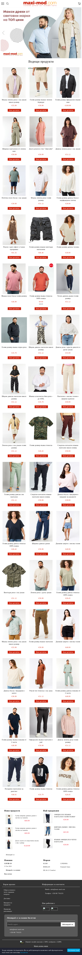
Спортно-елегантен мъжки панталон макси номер (67, 446)
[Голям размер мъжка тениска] (41, 428)
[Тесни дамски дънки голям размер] (68, 278)
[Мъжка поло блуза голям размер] (14, 278)
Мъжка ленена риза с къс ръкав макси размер (14, 101)
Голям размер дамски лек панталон (14, 496)
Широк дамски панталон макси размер (41, 348)
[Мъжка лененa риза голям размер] (41, 180)
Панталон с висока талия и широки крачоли (67, 397)
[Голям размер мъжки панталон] (41, 624)
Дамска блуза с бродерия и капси (14, 692)
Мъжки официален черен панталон (65, 841)
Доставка (7, 898)
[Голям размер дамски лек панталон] (14, 477)
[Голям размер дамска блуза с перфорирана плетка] (68, 180)
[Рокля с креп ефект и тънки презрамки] (14, 229)
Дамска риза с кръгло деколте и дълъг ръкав (68, 348)
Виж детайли (14, 110)
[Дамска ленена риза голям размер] (68, 722)
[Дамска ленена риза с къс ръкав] (68, 131)
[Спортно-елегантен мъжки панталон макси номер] (68, 428)
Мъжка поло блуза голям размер (14, 296)
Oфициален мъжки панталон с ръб (41, 741)
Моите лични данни (41, 946)
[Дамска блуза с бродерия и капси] (14, 673)
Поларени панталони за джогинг (14, 790)
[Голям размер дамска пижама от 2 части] (68, 673)
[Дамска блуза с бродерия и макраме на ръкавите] (68, 477)
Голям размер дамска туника (68, 247)
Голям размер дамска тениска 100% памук (14, 545)
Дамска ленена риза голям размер (68, 741)
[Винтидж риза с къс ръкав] (14, 575)
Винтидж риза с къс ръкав (14, 592)
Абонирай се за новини (13, 870)
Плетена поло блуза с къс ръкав (14, 198)
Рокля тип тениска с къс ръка (41, 691)
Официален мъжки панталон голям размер (64, 816)
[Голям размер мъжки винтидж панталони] (41, 229)
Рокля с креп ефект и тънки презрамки (14, 248)
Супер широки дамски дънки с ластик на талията (26, 817)
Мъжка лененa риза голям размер (41, 199)
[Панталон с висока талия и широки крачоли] (68, 379)
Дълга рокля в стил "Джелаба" (41, 149)
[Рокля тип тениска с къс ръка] (41, 673)
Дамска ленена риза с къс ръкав (68, 149)
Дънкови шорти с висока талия (68, 543)
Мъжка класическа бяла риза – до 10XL (41, 397)
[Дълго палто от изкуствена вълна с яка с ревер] (9, 844)
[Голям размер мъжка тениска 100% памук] (41, 278)
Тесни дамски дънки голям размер (67, 297)
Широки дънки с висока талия (64, 828)
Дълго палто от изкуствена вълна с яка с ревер (27, 842)
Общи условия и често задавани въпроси (9, 892)
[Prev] (4, 33)
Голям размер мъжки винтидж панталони (41, 248)
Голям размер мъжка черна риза (14, 347)
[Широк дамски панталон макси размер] (41, 330)
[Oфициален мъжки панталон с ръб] (41, 722)
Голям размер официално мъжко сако (68, 101)
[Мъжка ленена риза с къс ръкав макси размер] (14, 82)
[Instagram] (49, 897)
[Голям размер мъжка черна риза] (14, 330)
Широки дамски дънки (41, 543)
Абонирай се (10, 855)
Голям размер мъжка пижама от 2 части (14, 741)
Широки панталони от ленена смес (14, 150)
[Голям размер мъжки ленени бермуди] (41, 82)
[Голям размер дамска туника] (68, 229)
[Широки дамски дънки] (41, 526)
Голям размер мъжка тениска (41, 445)
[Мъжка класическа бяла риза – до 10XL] (41, 379)
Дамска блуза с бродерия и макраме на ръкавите (67, 496)
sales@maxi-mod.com (58, 889)
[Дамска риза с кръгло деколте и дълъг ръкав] (68, 330)
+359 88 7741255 (57, 893)
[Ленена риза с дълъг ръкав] (41, 575)
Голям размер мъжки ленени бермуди (41, 101)
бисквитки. (24, 952)
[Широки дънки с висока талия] (48, 831)
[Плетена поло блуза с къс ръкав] (14, 180)
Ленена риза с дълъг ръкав (41, 592)
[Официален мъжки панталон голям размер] (48, 818)
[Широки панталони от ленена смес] (14, 131)
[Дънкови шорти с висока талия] (68, 526)
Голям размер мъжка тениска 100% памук (41, 297)
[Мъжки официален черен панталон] (48, 843)
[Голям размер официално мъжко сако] (68, 82)
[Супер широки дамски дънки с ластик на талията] (9, 819)
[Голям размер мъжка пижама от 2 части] (14, 722)
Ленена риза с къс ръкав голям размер (14, 446)
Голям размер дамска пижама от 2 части (67, 692)
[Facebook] (45, 897)
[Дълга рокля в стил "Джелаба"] (41, 131)
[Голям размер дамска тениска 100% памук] (14, 526)
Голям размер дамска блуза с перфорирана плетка (68, 199)
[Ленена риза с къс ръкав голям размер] (14, 428)
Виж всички (8, 874)
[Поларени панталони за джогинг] (14, 771)
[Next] (78, 33)
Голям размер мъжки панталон (41, 642)
